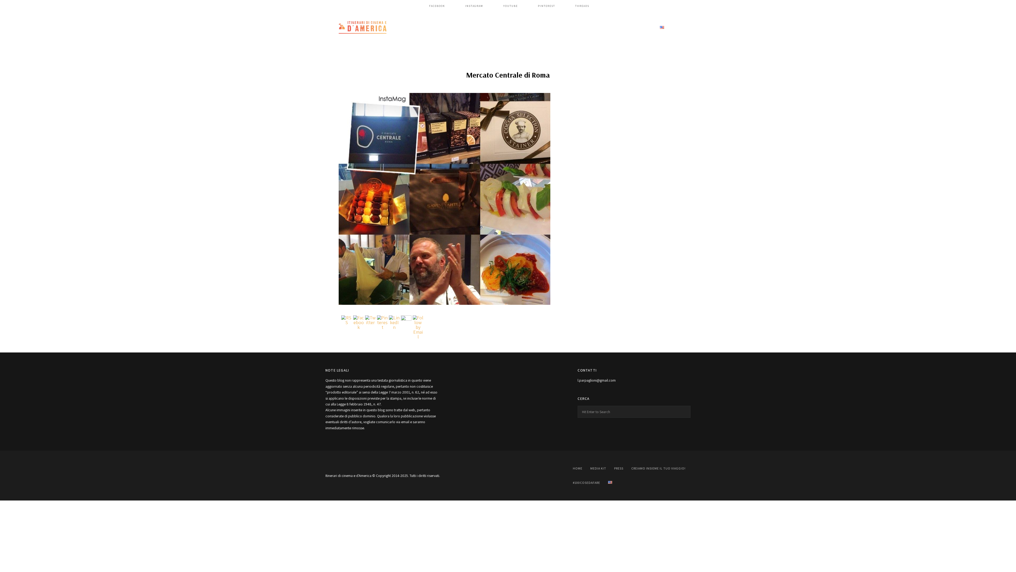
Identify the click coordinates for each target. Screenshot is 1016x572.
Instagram (474, 6)
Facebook (437, 6)
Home (474, 27)
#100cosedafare (633, 27)
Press (526, 27)
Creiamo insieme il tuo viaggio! (574, 27)
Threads (582, 6)
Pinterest (546, 6)
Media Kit (500, 27)
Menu (685, 28)
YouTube (510, 6)
